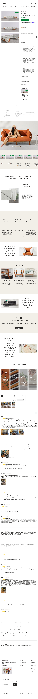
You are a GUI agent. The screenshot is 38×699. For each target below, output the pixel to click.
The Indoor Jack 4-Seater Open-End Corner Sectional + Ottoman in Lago (11, 604)
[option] (19, 135)
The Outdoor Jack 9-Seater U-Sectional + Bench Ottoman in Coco (10, 559)
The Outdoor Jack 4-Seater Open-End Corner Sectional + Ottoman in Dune (12, 499)
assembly (32, 668)
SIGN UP (14, 684)
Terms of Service (17, 693)
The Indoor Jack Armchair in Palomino (6, 593)
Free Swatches (33, 6)
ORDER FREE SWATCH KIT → (26, 206)
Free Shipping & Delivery (25, 81)
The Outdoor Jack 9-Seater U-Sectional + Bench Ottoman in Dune (10, 468)
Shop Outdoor (11, 6)
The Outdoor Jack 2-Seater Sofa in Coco (7, 535)
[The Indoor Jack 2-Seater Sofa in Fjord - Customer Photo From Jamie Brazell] (13, 403)
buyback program (33, 665)
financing (21, 665)
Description (23, 42)
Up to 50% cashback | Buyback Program (27, 33)
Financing (27, 6)
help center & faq (33, 669)
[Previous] (2, 135)
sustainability (33, 662)
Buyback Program (24, 84)
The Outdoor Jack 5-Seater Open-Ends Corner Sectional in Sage (10, 547)
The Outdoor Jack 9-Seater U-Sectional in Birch (10, 9)
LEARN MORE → (19, 328)
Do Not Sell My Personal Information (30, 693)
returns (32, 666)
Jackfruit (6, 693)
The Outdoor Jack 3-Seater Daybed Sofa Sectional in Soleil (9, 511)
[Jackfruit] (3, 3)
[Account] (31, 3)
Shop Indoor (5, 6)
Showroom (22, 6)
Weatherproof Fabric (24, 76)
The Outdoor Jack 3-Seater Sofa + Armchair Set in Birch (9, 485)
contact (32, 671)
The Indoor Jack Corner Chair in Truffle (6, 637)
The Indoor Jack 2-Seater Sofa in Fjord (6, 457)
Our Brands (16, 6)
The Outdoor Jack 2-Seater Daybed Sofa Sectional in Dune (9, 524)
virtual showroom (23, 662)
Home (2, 9)
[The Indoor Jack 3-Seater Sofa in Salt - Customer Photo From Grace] (6, 406)
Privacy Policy (22, 693)
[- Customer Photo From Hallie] (2, 403)
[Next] (36, 135)
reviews (21, 666)
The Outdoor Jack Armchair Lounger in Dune (7, 572)
